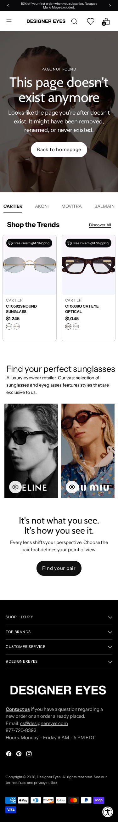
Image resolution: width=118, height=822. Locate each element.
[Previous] (8, 6)
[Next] (110, 6)
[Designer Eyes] (46, 21)
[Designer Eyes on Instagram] (29, 755)
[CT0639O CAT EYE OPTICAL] (89, 265)
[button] (31, 451)
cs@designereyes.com (44, 723)
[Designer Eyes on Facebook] (9, 755)
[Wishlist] (90, 21)
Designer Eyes (49, 777)
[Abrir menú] (9, 21)
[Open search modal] (74, 21)
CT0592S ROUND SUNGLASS (21, 309)
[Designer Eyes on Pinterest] (19, 755)
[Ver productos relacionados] (15, 487)
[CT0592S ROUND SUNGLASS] (30, 265)
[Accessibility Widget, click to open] (108, 812)
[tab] (42, 206)
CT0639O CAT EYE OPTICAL (82, 309)
